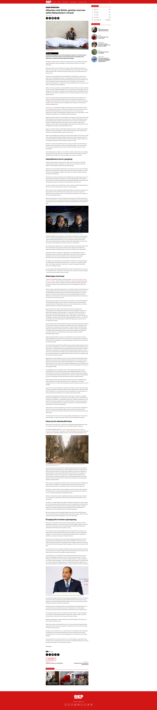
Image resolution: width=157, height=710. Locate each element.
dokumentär (75, 191)
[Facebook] (47, 18)
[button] (109, 2)
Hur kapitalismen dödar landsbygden (103, 52)
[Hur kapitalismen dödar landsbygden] (94, 52)
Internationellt (50, 5)
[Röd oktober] (91, 705)
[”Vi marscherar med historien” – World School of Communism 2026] (81, 678)
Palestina (51, 651)
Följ (109, 12)
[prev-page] (46, 687)
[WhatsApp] (55, 18)
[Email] (58, 18)
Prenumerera (107, 19)
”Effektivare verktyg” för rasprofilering (54, 663)
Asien (53, 681)
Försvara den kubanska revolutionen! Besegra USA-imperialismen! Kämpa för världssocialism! (104, 60)
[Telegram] (52, 18)
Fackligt (67, 681)
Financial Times (51, 107)
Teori (99, 50)
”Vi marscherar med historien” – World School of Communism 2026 (81, 682)
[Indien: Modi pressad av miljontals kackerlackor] (53, 678)
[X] (50, 18)
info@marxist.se (81, 701)
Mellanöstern (56, 5)
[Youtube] (88, 705)
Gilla (109, 9)
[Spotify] (75, 705)
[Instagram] (69, 705)
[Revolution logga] (48, 2)
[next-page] (48, 687)
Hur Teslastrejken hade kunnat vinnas (67, 683)
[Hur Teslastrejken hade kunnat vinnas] (67, 678)
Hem (46, 5)
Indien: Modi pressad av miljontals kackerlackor (53, 683)
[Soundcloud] (72, 705)
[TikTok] (82, 705)
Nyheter (57, 7)
